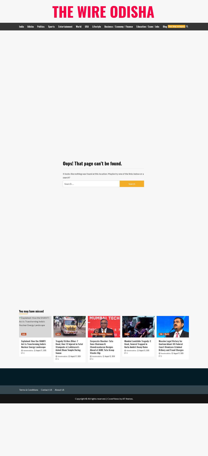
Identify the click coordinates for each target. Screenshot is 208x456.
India (21, 26)
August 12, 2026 (110, 356)
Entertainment (65, 26)
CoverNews (113, 398)
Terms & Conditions (28, 389)
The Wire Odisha (103, 11)
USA (87, 26)
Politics (41, 26)
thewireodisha (62, 356)
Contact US (46, 389)
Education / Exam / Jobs (147, 26)
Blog (174, 26)
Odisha (30, 26)
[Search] (187, 26)
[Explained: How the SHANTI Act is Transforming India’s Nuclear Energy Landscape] (35, 326)
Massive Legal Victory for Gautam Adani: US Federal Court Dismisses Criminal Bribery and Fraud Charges (171, 345)
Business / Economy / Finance (118, 26)
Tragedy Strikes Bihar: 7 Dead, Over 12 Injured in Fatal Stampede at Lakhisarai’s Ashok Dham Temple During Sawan (69, 346)
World (78, 26)
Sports (51, 26)
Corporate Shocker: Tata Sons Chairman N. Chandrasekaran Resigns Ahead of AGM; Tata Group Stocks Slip (102, 346)
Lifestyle (96, 26)
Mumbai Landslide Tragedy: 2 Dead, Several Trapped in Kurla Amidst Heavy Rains (137, 344)
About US (59, 389)
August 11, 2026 (179, 353)
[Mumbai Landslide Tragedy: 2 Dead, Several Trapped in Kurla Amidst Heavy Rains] (138, 326)
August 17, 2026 (76, 356)
